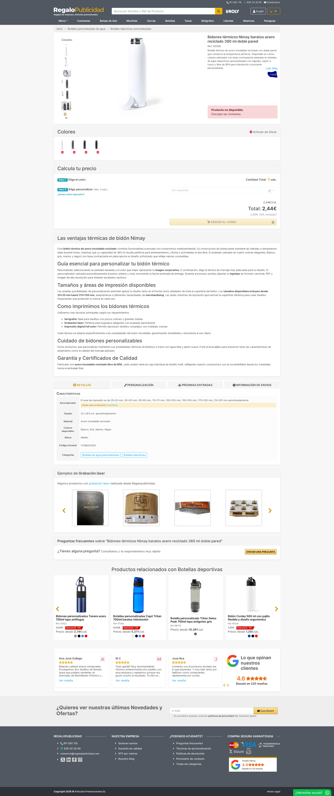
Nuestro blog (126, 758)
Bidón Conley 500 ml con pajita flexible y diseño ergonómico (249, 617)
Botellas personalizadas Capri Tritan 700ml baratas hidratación (137, 617)
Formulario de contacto (190, 758)
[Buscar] (218, 11)
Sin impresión (180, 190)
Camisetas (83, 20)
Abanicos (248, 20)
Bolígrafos (207, 20)
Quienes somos (127, 743)
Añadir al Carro (223, 222)
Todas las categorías (188, 763)
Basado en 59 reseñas (252, 768)
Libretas (228, 20)
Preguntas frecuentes (189, 743)
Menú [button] (62, 20)
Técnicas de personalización (193, 748)
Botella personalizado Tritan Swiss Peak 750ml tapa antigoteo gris (193, 619)
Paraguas (269, 20)
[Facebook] (74, 760)
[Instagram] (80, 760)
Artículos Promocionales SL (90, 791)
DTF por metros (127, 753)
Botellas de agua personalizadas (100, 454)
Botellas (170, 20)
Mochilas (131, 20)
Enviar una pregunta (260, 551)
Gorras (151, 20)
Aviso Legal (273, 791)
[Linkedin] (68, 760)
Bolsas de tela (108, 20)
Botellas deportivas (134, 454)
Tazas (188, 20)
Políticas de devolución (190, 753)
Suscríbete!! (267, 710)
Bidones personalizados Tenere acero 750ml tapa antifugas (81, 617)
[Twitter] (63, 760)
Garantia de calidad (130, 748)
